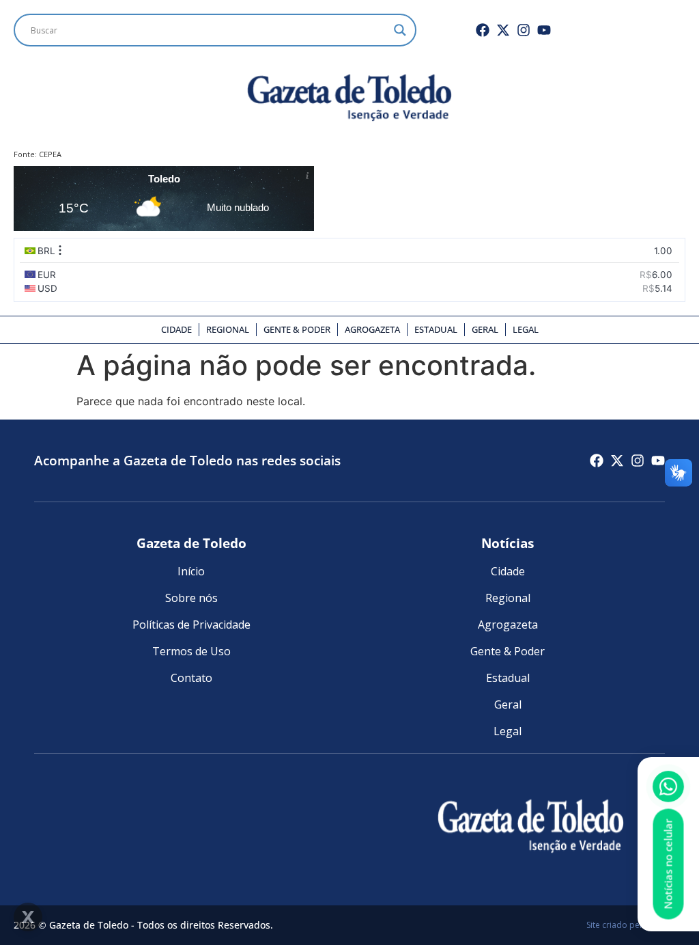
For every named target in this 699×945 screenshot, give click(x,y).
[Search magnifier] (400, 30)
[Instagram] (523, 30)
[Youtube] (544, 30)
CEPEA (50, 154)
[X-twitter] (503, 30)
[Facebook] (482, 30)
